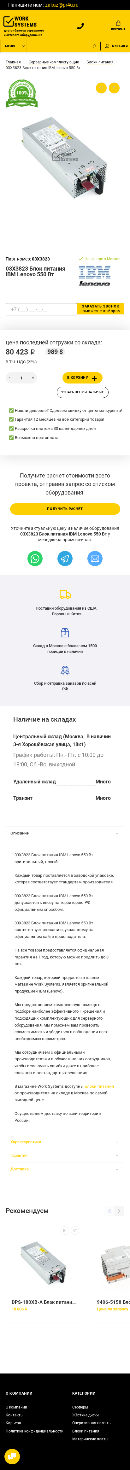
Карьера (13, 1423)
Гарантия (18, 1155)
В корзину (77, 378)
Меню (10, 46)
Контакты (14, 1415)
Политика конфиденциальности (34, 1431)
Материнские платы (90, 1439)
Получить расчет (65, 509)
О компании (16, 1407)
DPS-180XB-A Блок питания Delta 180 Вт (44, 1302)
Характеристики (25, 1141)
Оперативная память (91, 1423)
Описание (19, 833)
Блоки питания (99, 1086)
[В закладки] (75, 1230)
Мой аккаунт (107, 46)
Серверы (80, 1407)
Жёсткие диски (85, 1415)
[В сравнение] (65, 1230)
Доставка (19, 1169)
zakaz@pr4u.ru (62, 5)
